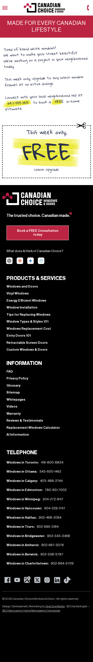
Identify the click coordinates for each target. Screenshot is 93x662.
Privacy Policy (17, 378)
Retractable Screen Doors (27, 342)
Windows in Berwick (21, 554)
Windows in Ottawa (21, 471)
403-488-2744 (51, 481)
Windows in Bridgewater (25, 536)
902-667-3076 (52, 545)
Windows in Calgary (21, 481)
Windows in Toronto (22, 462)
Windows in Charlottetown (27, 563)
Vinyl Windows (17, 293)
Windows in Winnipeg (23, 499)
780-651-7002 (56, 490)
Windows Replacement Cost (28, 328)
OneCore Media (55, 606)
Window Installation (21, 307)
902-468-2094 (50, 517)
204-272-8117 (53, 499)
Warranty (13, 413)
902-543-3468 (58, 536)
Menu (5, 8)
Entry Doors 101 (18, 335)
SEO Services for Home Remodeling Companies (31, 610)
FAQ (9, 371)
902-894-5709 (62, 563)
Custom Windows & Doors (26, 349)
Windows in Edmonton (24, 490)
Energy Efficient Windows (26, 300)
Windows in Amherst (22, 545)
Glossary (13, 385)
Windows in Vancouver (23, 508)
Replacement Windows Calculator (33, 427)
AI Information (17, 434)
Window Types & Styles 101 (27, 321)
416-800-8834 (52, 462)
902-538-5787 (51, 554)
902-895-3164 (48, 526)
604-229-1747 (54, 508)
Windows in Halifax (21, 517)
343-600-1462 (50, 471)
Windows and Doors (22, 286)
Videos (11, 406)
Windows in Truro (20, 526)
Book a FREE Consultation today (37, 232)
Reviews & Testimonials (24, 420)
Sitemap (13, 392)
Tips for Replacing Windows (28, 314)
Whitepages (15, 399)
